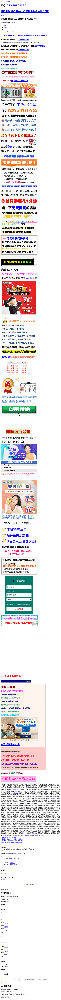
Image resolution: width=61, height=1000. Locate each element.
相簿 (5, 25)
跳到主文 (3, 15)
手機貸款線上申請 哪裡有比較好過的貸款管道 (13, 840)
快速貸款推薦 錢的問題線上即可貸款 (34, 835)
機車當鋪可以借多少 (51, 796)
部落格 (5, 27)
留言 (14, 858)
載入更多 (3, 870)
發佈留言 (3, 879)
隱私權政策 (38, 979)
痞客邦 (10, 858)
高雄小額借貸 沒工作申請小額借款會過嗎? (12, 839)
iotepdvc (3, 850)
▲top (2, 867)
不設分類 (12, 22)
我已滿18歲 (3, 997)
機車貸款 (3, 909)
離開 (9, 997)
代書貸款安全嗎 (15, 793)
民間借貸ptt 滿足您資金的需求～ (9, 837)
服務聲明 (45, 979)
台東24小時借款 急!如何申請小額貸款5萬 (11, 842)
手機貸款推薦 (45, 812)
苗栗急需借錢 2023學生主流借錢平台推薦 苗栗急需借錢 (25, 35)
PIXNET (19, 979)
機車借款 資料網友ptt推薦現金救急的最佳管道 (25, 11)
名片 (5, 29)
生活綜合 (12, 863)
